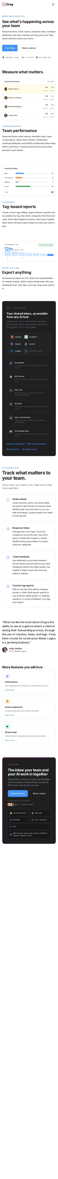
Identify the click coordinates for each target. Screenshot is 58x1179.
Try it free (10, 48)
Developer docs (29, 449)
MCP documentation (36, 444)
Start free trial (18, 793)
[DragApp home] (7, 4)
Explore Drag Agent (15, 444)
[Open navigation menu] (53, 4)
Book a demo (29, 48)
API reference (12, 449)
